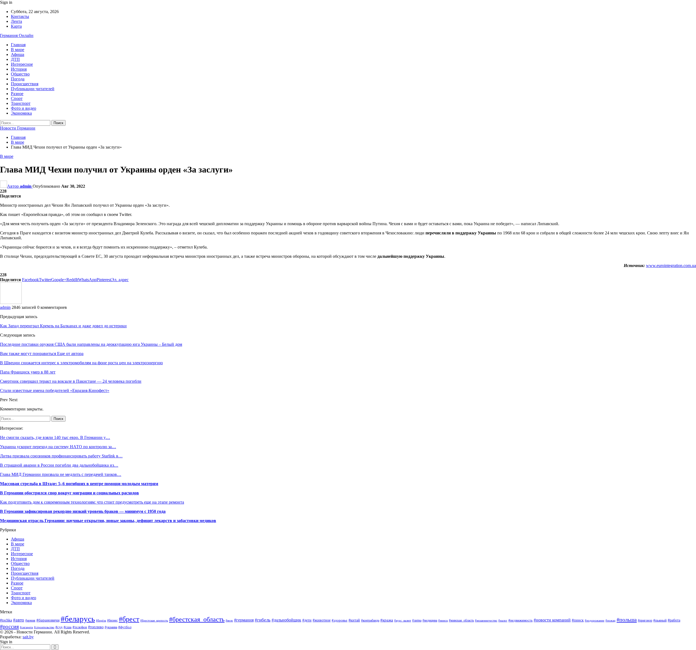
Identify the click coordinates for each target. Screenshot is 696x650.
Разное (17, 93)
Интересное (22, 64)
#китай (354, 620)
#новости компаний (552, 620)
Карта (16, 26)
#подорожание (594, 620)
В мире (17, 49)
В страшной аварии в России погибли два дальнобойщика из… (59, 465)
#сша (68, 627)
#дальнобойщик (286, 620)
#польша (627, 620)
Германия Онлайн (16, 35)
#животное (322, 620)
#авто (18, 620)
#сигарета (26, 627)
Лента (16, 21)
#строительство (44, 627)
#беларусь (78, 618)
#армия (30, 620)
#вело (229, 620)
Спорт (17, 98)
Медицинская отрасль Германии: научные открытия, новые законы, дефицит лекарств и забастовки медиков (108, 520)
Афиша (17, 54)
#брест (129, 619)
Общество (20, 74)
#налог (502, 620)
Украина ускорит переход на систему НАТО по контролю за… (58, 446)
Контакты (20, 16)
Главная (18, 44)
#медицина (429, 620)
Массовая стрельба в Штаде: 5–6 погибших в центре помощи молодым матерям (79, 483)
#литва (416, 620)
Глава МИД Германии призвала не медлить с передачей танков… (60, 474)
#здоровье (339, 620)
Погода (17, 79)
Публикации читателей (32, 88)
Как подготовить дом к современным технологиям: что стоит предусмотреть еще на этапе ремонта (92, 502)
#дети (307, 620)
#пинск (578, 620)
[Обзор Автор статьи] (11, 302)
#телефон (80, 627)
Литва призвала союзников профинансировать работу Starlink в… (61, 456)
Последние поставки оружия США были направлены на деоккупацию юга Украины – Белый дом (91, 344)
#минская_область (461, 620)
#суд (59, 627)
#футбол (124, 627)
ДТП (15, 59)
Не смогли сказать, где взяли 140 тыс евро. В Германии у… (55, 437)
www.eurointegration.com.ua (671, 265)
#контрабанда (370, 620)
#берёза (101, 620)
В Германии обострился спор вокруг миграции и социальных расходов (69, 493)
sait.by (28, 637)
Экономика (21, 113)
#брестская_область (197, 619)
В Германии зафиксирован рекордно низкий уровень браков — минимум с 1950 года (83, 511)
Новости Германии (17, 128)
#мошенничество (486, 620)
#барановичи (48, 620)
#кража (386, 620)
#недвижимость (520, 620)
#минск (443, 620)
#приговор (645, 620)
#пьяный (660, 620)
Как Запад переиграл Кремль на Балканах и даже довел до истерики (63, 326)
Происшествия (24, 83)
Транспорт (20, 103)
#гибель (263, 620)
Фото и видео (23, 108)
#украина (111, 627)
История (19, 69)
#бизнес (112, 620)
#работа (674, 620)
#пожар (610, 620)
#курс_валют (402, 620)
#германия (244, 620)
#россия (9, 626)
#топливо (96, 627)
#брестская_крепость (154, 620)
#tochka (6, 620)
